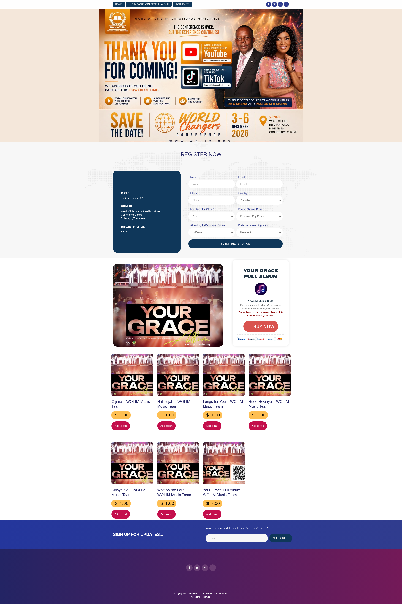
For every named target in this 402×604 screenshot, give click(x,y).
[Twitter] (274, 4)
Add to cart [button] (121, 425)
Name (193, 177)
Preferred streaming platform (255, 225)
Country (242, 193)
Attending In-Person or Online (207, 225)
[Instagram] (280, 4)
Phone (194, 193)
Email (241, 177)
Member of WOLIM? (202, 209)
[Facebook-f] (268, 4)
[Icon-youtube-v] (286, 4)
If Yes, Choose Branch (251, 209)
